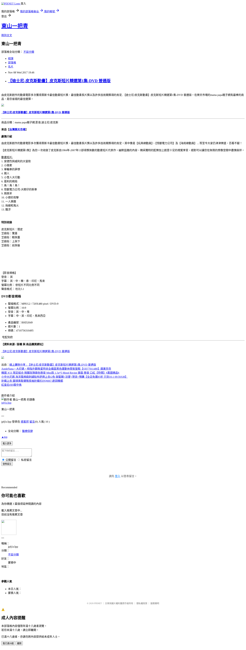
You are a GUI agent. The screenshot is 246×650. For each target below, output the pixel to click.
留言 (32, 421)
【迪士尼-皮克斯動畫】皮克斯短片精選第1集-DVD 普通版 (59, 81)
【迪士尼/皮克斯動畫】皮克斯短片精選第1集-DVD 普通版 (35, 351)
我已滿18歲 (8, 643)
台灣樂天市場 (17, 129)
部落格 (12, 62)
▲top (4, 437)
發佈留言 (7, 464)
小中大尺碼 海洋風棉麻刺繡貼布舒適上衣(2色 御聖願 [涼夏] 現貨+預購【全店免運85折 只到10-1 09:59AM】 (64, 376)
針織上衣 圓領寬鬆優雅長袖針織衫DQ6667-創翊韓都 (32, 380)
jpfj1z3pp (6, 402)
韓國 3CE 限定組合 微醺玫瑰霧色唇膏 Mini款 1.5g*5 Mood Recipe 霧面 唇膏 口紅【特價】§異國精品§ (60, 372)
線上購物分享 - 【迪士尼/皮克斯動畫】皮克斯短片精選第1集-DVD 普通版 (52, 364)
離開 (19, 643)
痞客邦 (25, 421)
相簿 (10, 58)
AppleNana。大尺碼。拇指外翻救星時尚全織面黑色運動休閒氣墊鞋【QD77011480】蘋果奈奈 (56, 368)
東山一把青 (14, 26)
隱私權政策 (141, 603)
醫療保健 (27, 431)
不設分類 (28, 51)
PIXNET (98, 603)
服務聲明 (154, 603)
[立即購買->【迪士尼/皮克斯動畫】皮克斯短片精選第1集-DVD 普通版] (2, 105)
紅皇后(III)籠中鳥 (11, 384)
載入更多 (7, 443)
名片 (10, 66)
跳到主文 (6, 35)
